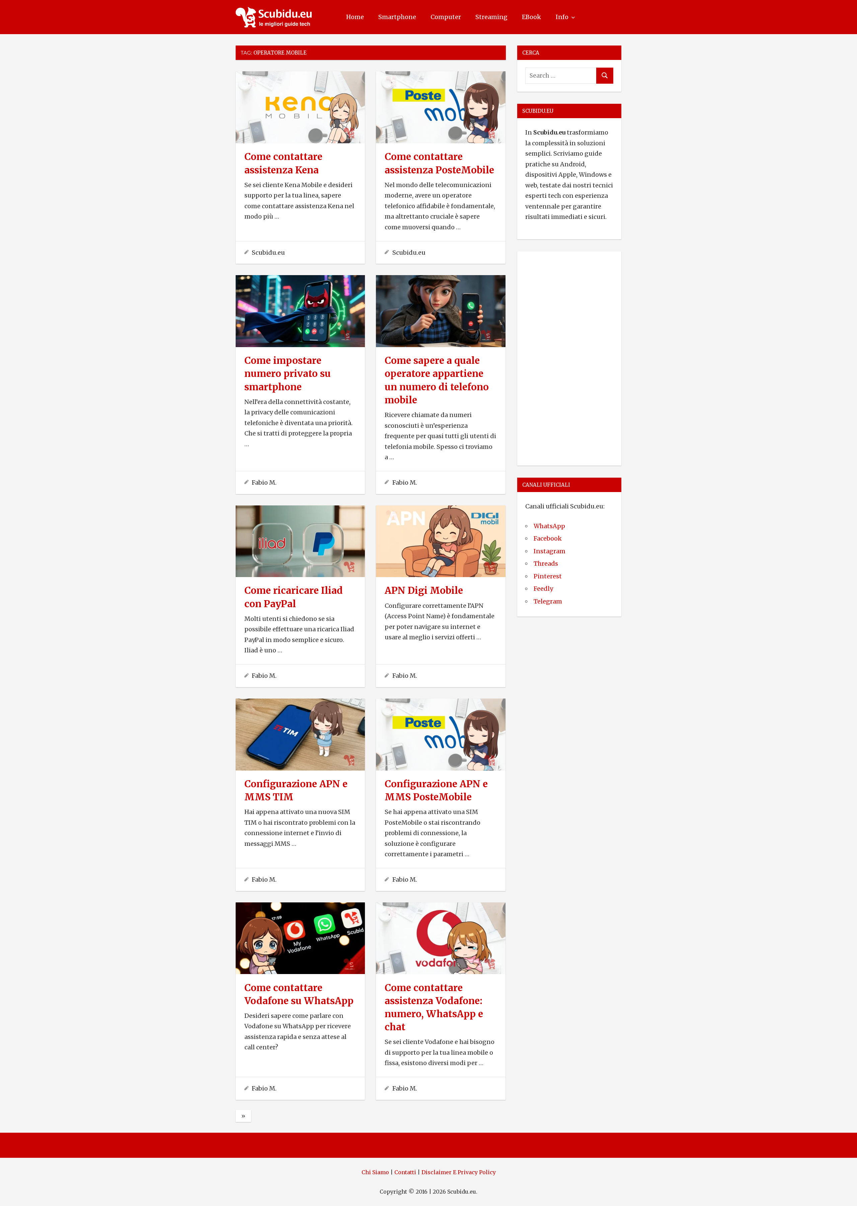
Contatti (405, 1172)
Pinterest (548, 576)
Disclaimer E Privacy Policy (458, 1172)
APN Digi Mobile (424, 590)
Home (355, 17)
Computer (446, 17)
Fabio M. (264, 482)
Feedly (543, 588)
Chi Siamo (375, 1172)
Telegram (548, 601)
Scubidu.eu (268, 252)
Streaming (491, 17)
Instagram (549, 551)
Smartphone (397, 17)
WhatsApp (549, 526)
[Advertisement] (569, 357)
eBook (531, 17)
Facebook (548, 538)
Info (562, 17)
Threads (546, 563)
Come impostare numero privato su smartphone (287, 373)
